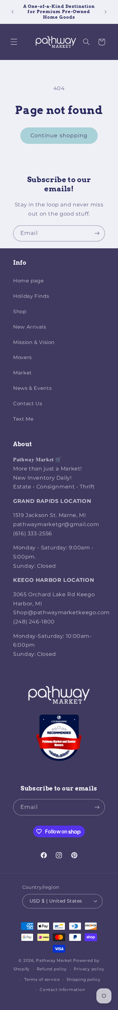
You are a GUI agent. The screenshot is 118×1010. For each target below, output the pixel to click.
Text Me (23, 419)
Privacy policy (89, 969)
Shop (20, 311)
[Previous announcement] (12, 12)
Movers (22, 357)
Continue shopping (59, 135)
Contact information (62, 989)
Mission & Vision (34, 342)
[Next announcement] (105, 12)
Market (22, 373)
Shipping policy (83, 979)
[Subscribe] (97, 233)
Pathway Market (54, 960)
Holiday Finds (31, 296)
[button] (13, 41)
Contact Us (27, 404)
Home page (28, 281)
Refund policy (52, 969)
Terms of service (42, 979)
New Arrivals (29, 327)
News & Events (32, 388)
